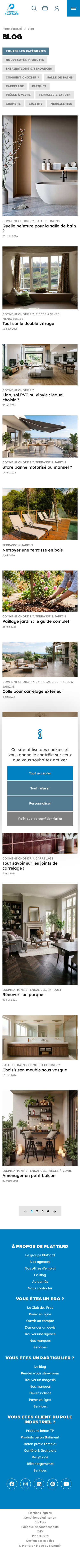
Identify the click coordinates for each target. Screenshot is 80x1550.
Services (40, 1347)
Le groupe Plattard (40, 1255)
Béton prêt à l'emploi (40, 1444)
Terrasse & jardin (55, 95)
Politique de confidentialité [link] (40, 819)
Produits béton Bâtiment (40, 1437)
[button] (73, 8)
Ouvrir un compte (40, 1321)
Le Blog (40, 1275)
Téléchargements (40, 1464)
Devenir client (40, 1393)
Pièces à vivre (18, 95)
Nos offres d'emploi (40, 1268)
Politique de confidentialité (40, 1527)
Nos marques (40, 1340)
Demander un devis (40, 1327)
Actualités (40, 1281)
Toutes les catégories (26, 51)
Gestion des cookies (40, 1541)
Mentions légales (40, 1513)
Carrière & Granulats (40, 1450)
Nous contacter (40, 1288)
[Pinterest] (52, 1484)
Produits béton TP (40, 1431)
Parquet (39, 86)
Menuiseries (61, 104)
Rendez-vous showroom (40, 1373)
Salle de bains (60, 77)
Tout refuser (40, 788)
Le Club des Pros (40, 1307)
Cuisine (35, 104)
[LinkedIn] (39, 1484)
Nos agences (40, 1262)
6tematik (55, 1546)
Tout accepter (40, 773)
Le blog (40, 1367)
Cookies (40, 1522)
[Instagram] (25, 1484)
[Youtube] (66, 1484)
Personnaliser (40, 803)
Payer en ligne (40, 1314)
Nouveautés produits (25, 60)
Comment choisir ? (22, 77)
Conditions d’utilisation (40, 1517)
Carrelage (15, 86)
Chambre (13, 104)
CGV (40, 1531)
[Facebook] (12, 1484)
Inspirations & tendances (29, 68)
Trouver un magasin (40, 1380)
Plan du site (40, 1536)
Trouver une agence (40, 1334)
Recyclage (40, 1457)
